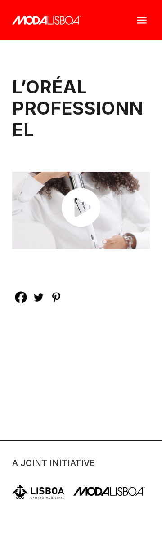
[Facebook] (21, 297)
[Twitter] (38, 297)
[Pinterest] (56, 297)
